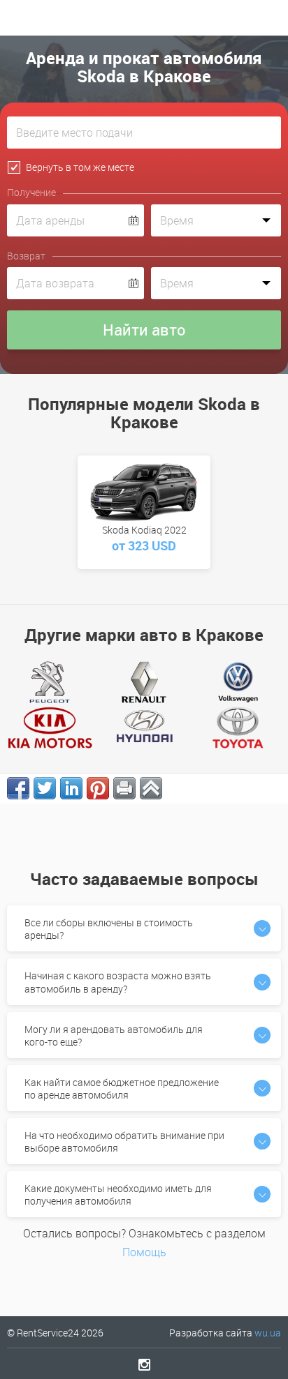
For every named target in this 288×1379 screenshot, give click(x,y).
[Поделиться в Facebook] (18, 788)
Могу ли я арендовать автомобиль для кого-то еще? (113, 1035)
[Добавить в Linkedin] (71, 788)
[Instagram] (144, 1364)
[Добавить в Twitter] (45, 788)
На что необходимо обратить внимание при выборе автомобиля (124, 1141)
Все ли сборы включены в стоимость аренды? (108, 929)
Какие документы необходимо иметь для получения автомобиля (118, 1194)
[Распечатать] (124, 788)
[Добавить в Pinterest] (98, 788)
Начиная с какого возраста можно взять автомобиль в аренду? (117, 982)
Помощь (144, 1252)
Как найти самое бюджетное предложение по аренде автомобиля (121, 1088)
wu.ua (267, 1332)
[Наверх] (151, 788)
